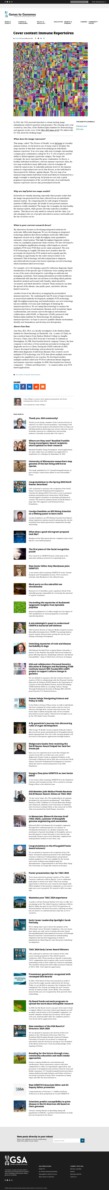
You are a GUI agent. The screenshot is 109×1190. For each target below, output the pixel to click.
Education (58, 22)
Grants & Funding (68, 22)
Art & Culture (19, 374)
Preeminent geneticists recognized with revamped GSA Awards (50, 975)
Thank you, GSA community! (43, 418)
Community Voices (93, 22)
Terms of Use (39, 1188)
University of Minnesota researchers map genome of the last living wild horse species (50, 463)
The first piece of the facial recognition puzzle (49, 550)
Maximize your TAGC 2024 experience (48, 897)
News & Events (8, 22)
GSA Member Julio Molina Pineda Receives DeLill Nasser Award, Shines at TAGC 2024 (50, 792)
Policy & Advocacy (41, 22)
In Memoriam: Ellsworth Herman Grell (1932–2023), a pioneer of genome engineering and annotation (48, 819)
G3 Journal (27, 374)
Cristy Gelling (19, 38)
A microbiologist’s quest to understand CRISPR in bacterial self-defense (49, 624)
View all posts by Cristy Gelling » (34, 405)
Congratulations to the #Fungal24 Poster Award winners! (50, 847)
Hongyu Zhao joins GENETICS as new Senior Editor (51, 774)
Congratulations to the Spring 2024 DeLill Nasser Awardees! (50, 483)
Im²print (58, 143)
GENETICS (42, 1169)
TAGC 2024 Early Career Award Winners (49, 949)
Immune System (35, 374)
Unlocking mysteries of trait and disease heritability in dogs (50, 644)
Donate (72, 1171)
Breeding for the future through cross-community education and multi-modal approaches (49, 1055)
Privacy (45, 1188)
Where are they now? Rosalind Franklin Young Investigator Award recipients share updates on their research (49, 443)
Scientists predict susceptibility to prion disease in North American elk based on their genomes (50, 1104)
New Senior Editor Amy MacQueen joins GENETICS (49, 567)
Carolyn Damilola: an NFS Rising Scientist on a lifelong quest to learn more (50, 512)
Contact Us (73, 1177)
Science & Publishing (23, 22)
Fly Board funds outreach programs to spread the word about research (51, 1002)
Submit (82, 1141)
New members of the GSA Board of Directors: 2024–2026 (46, 1027)
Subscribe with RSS (75, 1174)
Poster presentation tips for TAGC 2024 (49, 873)
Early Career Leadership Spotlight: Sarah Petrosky (50, 921)
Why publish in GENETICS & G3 (48, 1174)
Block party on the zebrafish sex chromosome (45, 585)
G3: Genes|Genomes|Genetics (48, 1171)
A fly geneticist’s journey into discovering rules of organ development (50, 724)
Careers (83, 22)
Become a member (75, 1169)
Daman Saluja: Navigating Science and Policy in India (48, 699)
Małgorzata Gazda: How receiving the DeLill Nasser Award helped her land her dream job (50, 746)
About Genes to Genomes (46, 1177)
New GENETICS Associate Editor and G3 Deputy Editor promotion (48, 1086)
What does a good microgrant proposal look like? (49, 533)
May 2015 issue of (50, 130)
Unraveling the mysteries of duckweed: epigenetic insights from (49, 605)
